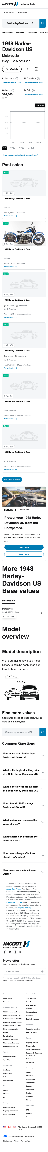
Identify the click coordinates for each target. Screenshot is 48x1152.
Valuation (29, 1002)
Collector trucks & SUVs (12, 1019)
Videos (5, 1090)
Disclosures (7, 1141)
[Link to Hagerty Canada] (9, 1127)
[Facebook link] (4, 952)
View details (9, 216)
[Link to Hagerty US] (4, 1127)
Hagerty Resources (10, 1111)
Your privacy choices (15, 1136)
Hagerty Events (32, 1042)
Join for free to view (12, 83)
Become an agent (10, 1056)
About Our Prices (13, 889)
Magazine (29, 1015)
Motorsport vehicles (10, 1029)
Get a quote (24, 547)
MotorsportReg (9, 1114)
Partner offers (31, 1012)
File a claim (7, 1002)
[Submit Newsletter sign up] (42, 971)
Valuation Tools (28, 4)
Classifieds (7, 1073)
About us (29, 1076)
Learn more (24, 554)
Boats (5, 1032)
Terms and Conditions (25, 980)
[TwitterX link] (10, 952)
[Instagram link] (15, 952)
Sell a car (6, 1077)
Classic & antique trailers (12, 1022)
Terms (28, 1117)
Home (28, 1072)
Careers (29, 1086)
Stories (6, 1094)
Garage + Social (9, 1107)
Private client (8, 1036)
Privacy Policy (8, 980)
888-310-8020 (31, 1032)
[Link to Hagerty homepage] (16, 944)
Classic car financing (11, 1043)
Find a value (8, 13)
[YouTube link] (20, 952)
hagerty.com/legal (25, 908)
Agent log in (7, 1060)
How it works (8, 1080)
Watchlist (22, 13)
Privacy (29, 1113)
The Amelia (30, 1046)
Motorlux (29, 1059)
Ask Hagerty (31, 1005)
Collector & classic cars (12, 1015)
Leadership (30, 1079)
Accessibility (29, 1136)
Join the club (31, 998)
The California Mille (33, 1049)
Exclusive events (32, 1019)
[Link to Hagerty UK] (14, 1127)
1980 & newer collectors (12, 1012)
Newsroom (30, 1089)
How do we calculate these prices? (20, 155)
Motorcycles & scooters (12, 1025)
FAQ (27, 1110)
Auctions (6, 1070)
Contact (29, 1093)
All (4, 1097)
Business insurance (10, 1039)
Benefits (29, 1009)
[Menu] (43, 4)
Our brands (30, 1082)
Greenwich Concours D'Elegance (34, 1054)
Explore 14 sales (12, 479)
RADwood (30, 1062)
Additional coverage (10, 1046)
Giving (28, 1100)
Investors (29, 1096)
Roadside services (33, 1029)
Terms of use (26, 1141)
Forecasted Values (14, 902)
